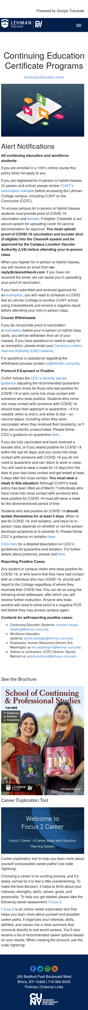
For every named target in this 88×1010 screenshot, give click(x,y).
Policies (31, 986)
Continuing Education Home (44, 77)
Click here (9, 543)
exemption (14, 294)
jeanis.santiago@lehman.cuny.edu (48, 638)
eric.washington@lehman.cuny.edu (56, 647)
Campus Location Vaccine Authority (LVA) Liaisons (41, 348)
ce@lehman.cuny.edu (62, 363)
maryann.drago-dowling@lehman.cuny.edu (44, 626)
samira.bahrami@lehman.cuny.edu (51, 656)
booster (33, 218)
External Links (51, 986)
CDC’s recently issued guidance (34, 380)
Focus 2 (55, 901)
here (55, 434)
